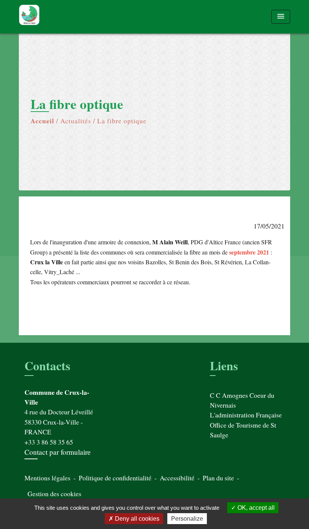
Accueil (42, 121)
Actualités (75, 120)
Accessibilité (177, 477)
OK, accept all (255, 507)
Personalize (187, 518)
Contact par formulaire (57, 452)
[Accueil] (66, 17)
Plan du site (218, 477)
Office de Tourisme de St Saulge (243, 429)
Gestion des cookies (54, 493)
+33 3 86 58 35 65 (48, 441)
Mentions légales (47, 477)
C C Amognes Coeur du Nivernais (242, 400)
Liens (224, 365)
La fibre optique (122, 120)
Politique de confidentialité (115, 477)
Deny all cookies (136, 518)
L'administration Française (246, 414)
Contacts (47, 366)
